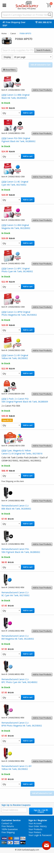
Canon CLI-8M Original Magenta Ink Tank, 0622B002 (16, 227)
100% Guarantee (10, 829)
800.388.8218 (44, 22)
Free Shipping (8, 832)
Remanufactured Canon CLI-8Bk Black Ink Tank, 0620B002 (16, 507)
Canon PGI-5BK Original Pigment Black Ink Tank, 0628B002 (18, 140)
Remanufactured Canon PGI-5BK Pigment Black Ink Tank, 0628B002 (21, 550)
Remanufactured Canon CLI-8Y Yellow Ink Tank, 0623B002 (17, 768)
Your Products (35, 829)
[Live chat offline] (46, 845)
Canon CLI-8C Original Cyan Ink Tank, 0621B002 (15, 183)
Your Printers (34, 832)
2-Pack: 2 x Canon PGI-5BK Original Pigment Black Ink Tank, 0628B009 (25, 400)
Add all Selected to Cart (41, 64)
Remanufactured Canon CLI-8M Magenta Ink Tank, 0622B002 (18, 637)
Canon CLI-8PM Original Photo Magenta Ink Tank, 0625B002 (19, 313)
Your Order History (37, 826)
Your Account (35, 823)
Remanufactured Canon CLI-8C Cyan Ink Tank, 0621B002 (15, 594)
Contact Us (7, 823)
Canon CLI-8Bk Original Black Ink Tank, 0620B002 (15, 96)
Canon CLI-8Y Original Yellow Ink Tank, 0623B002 (15, 357)
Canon (13, 33)
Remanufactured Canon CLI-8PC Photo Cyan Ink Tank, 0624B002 (19, 681)
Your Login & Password (39, 835)
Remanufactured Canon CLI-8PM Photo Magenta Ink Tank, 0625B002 (22, 724)
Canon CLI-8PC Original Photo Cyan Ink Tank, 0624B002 (17, 270)
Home (4, 33)
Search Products (43, 50)
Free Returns (8, 826)
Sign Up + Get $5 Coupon (41, 811)
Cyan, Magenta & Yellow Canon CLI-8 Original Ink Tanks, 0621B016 (22, 452)
